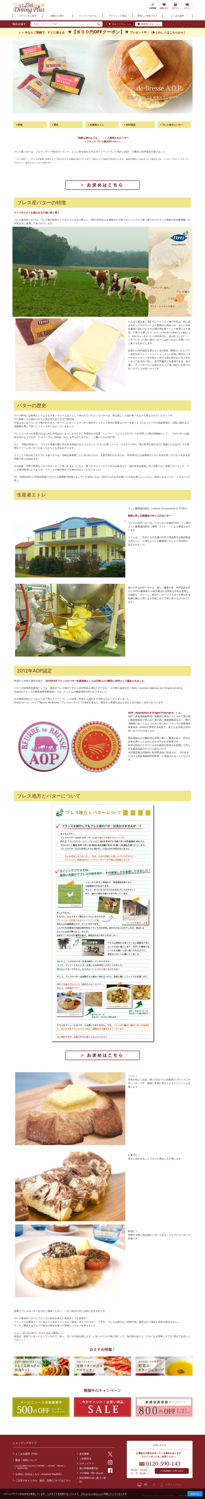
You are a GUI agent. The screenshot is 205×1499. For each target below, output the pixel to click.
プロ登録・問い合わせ (91, 1472)
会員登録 (152, 8)
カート (187, 8)
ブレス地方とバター (172, 124)
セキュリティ (86, 1463)
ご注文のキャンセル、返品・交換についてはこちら (43, 1480)
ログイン (175, 8)
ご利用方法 (85, 1458)
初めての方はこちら (121, 24)
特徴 (20, 124)
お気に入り (164, 8)
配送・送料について (26, 1460)
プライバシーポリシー (91, 1494)
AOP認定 (130, 124)
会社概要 (84, 1453)
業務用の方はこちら (150, 24)
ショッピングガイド (24, 1442)
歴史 (56, 124)
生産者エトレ (96, 124)
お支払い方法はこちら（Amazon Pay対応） (39, 1474)
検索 (99, 24)
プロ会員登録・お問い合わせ (172, 1471)
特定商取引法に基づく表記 (92, 1479)
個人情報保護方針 (89, 1468)
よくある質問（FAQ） (27, 1453)
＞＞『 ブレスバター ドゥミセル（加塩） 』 (38, 1332)
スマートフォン (173, 1484)
